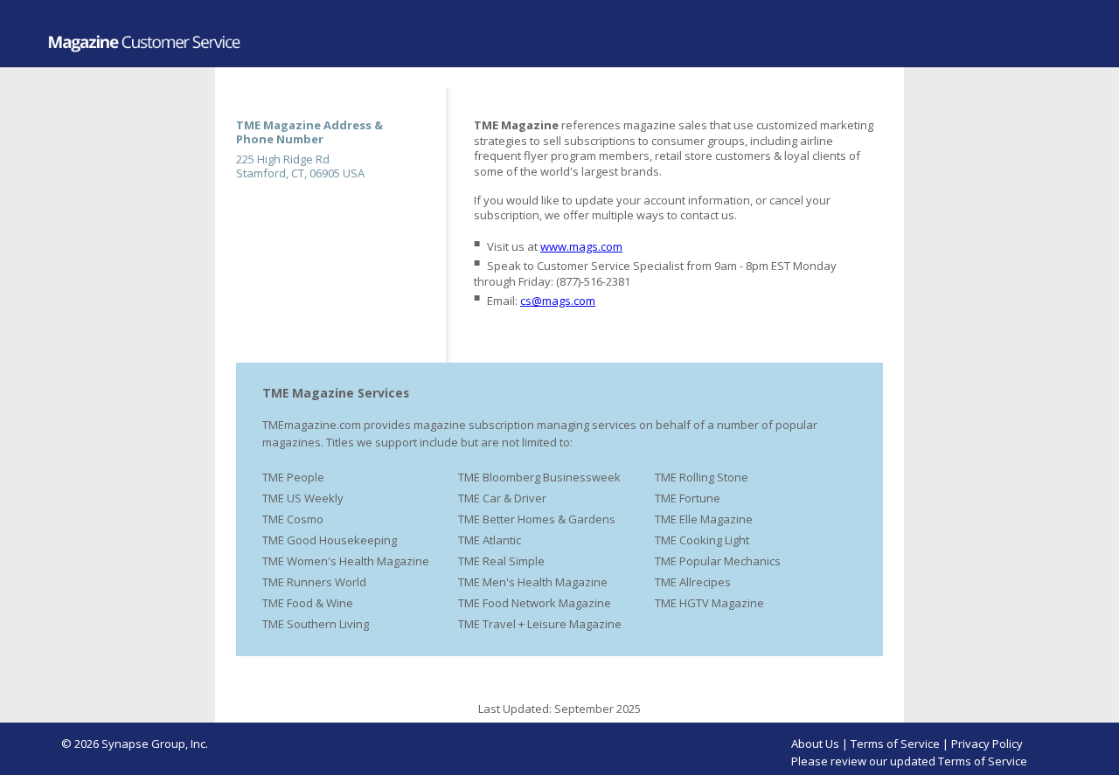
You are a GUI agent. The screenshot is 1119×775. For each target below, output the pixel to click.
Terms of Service (895, 743)
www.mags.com (581, 246)
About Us (815, 743)
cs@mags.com (557, 300)
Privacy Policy (987, 743)
